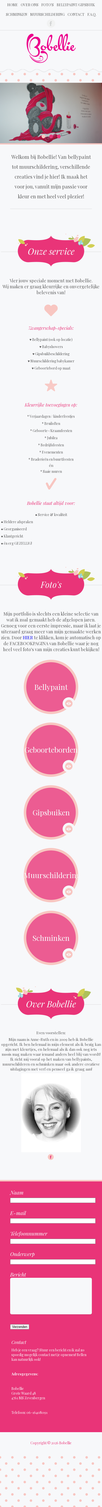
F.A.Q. (91, 14)
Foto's (47, 4)
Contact (76, 14)
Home (12, 4)
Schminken (16, 14)
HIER (28, 637)
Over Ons (29, 4)
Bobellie (65, 1443)
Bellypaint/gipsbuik (76, 4)
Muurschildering (47, 14)
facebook (51, 23)
